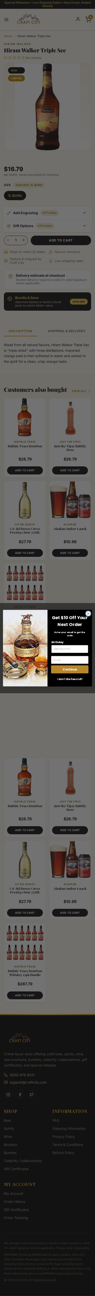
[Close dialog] (88, 613)
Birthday (57, 642)
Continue (70, 669)
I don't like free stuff (69, 679)
